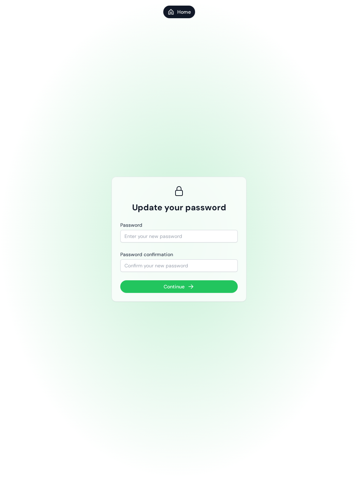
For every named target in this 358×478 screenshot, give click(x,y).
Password (131, 225)
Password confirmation (146, 254)
